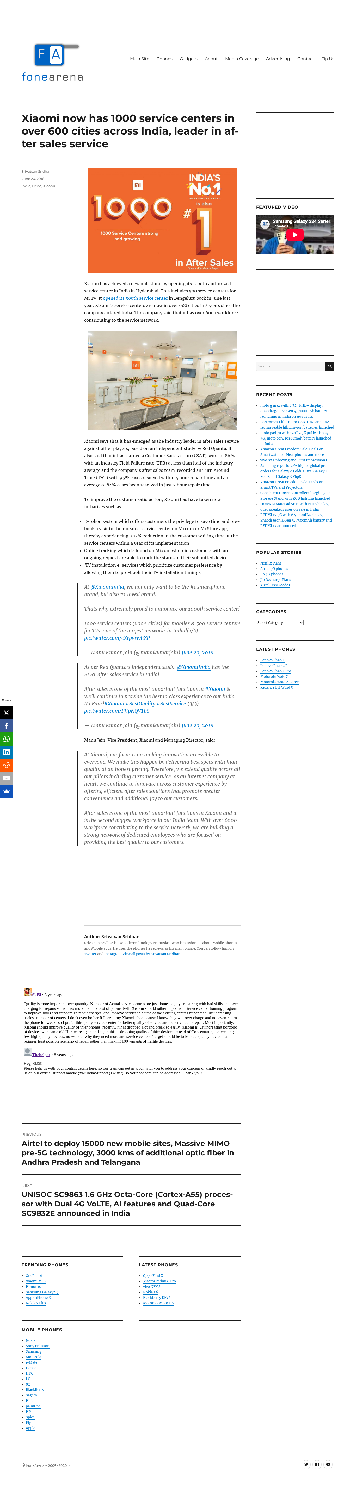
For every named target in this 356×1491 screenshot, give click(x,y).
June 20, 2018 (197, 652)
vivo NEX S (152, 1287)
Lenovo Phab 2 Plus (276, 665)
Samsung (33, 1351)
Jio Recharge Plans (275, 580)
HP (28, 1411)
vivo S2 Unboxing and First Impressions (293, 460)
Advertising (278, 58)
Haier (30, 1401)
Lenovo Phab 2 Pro (275, 671)
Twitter (90, 954)
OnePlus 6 (34, 1276)
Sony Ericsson (38, 1346)
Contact (305, 58)
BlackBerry (35, 1390)
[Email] (6, 778)
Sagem (31, 1395)
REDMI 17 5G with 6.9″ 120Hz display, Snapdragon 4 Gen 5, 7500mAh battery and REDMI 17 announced (296, 520)
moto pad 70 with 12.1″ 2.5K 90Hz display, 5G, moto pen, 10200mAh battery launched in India (295, 438)
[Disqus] (131, 1051)
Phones (165, 58)
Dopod (31, 1368)
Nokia (30, 1340)
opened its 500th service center (135, 298)
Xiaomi (49, 186)
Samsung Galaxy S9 (42, 1292)
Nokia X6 (150, 1292)
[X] (6, 712)
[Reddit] (6, 765)
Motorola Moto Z (274, 676)
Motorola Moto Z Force (279, 682)
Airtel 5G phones (274, 569)
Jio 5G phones (272, 574)
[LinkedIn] (6, 752)
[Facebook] (6, 725)
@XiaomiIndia (107, 587)
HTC (29, 1373)
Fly (28, 1422)
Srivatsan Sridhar (36, 171)
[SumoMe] (6, 791)
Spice (30, 1417)
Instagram (113, 954)
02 (28, 1384)
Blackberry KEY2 (156, 1297)
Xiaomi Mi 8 (36, 1281)
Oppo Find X (153, 1276)
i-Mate (31, 1362)
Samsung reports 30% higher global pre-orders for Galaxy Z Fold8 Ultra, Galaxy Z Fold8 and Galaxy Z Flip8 (294, 471)
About (211, 58)
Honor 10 (33, 1287)
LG (28, 1379)
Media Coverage (242, 58)
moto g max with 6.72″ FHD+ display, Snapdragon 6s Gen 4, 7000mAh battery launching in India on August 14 (293, 411)
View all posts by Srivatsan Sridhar (151, 954)
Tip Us (328, 58)
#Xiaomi (215, 689)
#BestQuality (140, 703)
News (36, 186)
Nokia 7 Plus (36, 1303)
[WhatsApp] (6, 739)
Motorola (33, 1357)
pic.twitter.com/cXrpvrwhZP (117, 638)
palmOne (33, 1406)
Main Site (139, 58)
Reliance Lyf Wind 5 (276, 687)
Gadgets (189, 58)
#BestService (171, 703)
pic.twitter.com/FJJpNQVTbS (116, 711)
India (26, 186)
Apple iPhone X (38, 1297)
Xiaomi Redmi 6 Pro (159, 1281)
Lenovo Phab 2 (272, 660)
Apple (30, 1428)
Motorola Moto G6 (158, 1303)
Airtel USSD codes (275, 585)
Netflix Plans (271, 563)
